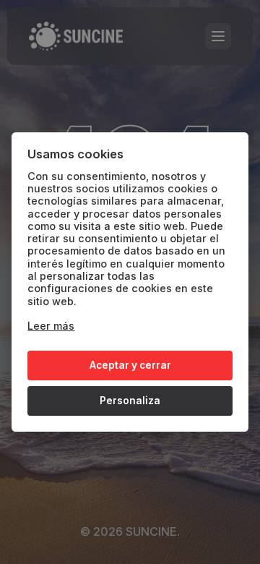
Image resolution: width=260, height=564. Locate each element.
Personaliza (130, 400)
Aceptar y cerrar (130, 365)
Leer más (50, 326)
